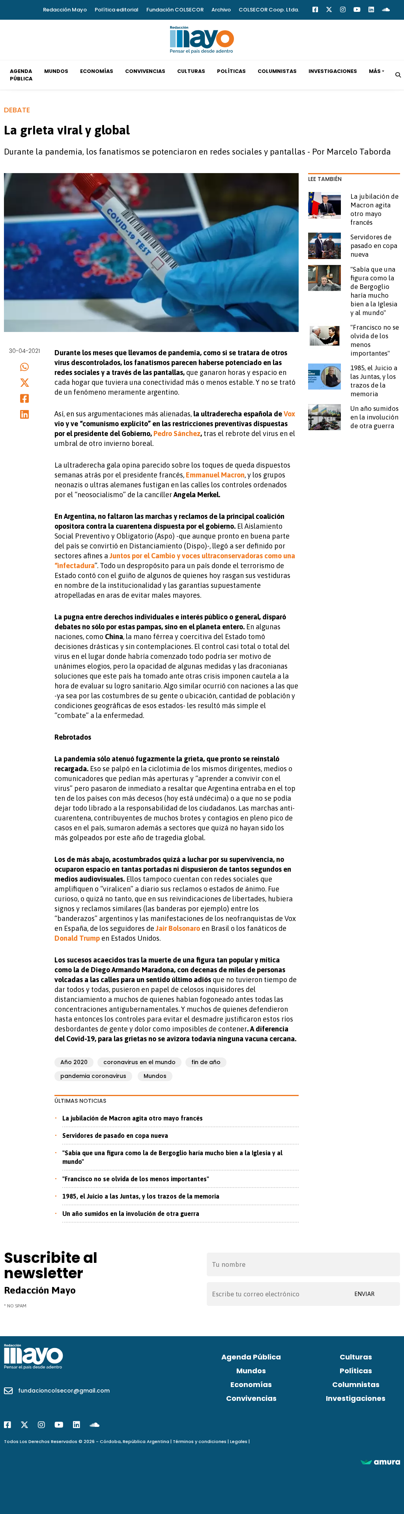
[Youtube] (357, 9)
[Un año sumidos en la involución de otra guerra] (324, 417)
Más (375, 71)
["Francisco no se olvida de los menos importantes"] (324, 336)
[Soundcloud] (386, 9)
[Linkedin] (371, 9)
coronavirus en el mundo (139, 1062)
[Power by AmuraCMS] (380, 1461)
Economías (96, 71)
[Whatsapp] (24, 367)
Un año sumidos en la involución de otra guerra (130, 1213)
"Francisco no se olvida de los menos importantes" (135, 1178)
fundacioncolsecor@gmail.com (64, 1391)
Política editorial (116, 9)
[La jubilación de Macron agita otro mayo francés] (324, 205)
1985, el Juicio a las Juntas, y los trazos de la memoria (140, 1196)
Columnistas (277, 71)
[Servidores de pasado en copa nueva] (324, 246)
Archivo (221, 9)
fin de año (206, 1062)
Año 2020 (74, 1062)
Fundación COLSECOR (175, 9)
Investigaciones (333, 71)
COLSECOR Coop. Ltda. (269, 9)
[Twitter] (329, 9)
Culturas (191, 71)
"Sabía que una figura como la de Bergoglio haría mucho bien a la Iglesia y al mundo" (172, 1157)
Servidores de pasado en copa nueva (115, 1135)
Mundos (56, 71)
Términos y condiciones (199, 1441)
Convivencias (145, 71)
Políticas (231, 71)
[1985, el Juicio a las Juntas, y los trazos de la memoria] (324, 377)
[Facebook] (315, 9)
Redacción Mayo (65, 9)
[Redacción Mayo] (202, 39)
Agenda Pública (21, 75)
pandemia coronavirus (93, 1076)
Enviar (364, 1293)
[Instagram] (343, 9)
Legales (238, 1441)
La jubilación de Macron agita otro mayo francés (132, 1118)
